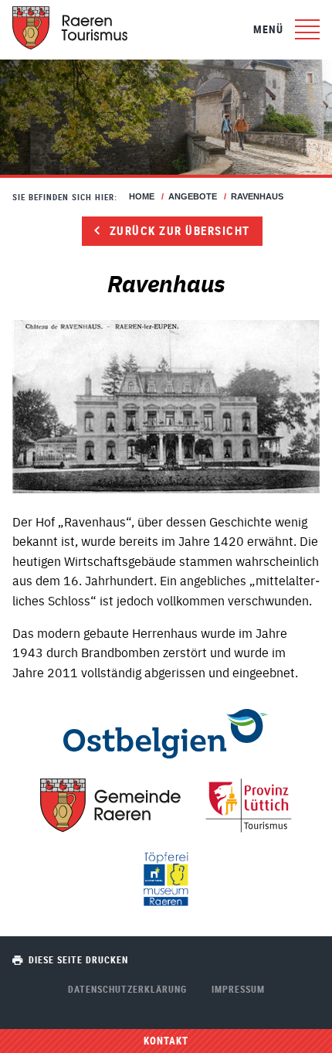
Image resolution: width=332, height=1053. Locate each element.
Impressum (238, 989)
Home (141, 196)
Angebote (192, 196)
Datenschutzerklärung (127, 989)
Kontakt (166, 1041)
